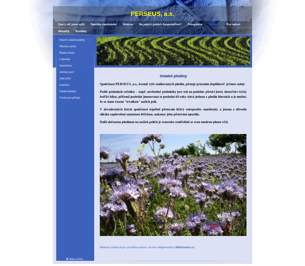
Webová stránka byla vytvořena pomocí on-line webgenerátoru (147, 247)
